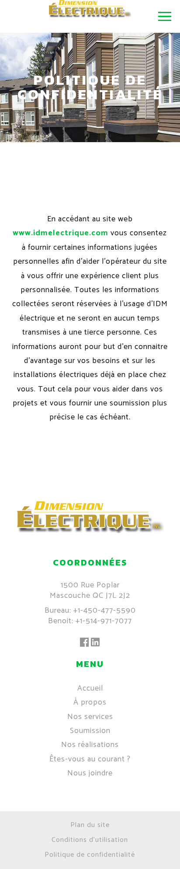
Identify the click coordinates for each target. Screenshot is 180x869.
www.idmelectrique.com (60, 233)
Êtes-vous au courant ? (90, 759)
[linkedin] (95, 643)
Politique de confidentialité (90, 855)
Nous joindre (90, 773)
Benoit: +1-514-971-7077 (90, 621)
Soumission (90, 730)
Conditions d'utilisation (90, 840)
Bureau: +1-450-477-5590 (90, 610)
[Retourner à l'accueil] (90, 530)
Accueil (90, 688)
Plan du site (90, 825)
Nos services (90, 716)
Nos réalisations (90, 744)
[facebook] (84, 643)
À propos (90, 702)
